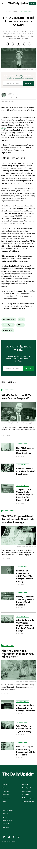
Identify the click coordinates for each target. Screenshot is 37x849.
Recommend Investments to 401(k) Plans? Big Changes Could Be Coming (24, 576)
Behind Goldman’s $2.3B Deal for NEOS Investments (25, 471)
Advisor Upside (11, 11)
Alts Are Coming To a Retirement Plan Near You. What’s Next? (17, 653)
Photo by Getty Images (22, 546)
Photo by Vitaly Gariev (22, 681)
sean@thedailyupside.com (16, 97)
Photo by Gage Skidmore (20, 69)
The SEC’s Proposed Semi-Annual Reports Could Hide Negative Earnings (17, 519)
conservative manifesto (10, 233)
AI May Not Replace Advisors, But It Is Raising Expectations (25, 708)
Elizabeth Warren (8, 319)
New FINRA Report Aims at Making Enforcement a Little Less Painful (25, 750)
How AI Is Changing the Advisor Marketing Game (25, 450)
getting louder (10, 231)
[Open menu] (3, 3)
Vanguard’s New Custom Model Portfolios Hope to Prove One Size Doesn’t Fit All (24, 494)
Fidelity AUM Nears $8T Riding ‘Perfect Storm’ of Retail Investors (25, 600)
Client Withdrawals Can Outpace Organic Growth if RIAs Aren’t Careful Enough (25, 625)
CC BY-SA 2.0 (32, 69)
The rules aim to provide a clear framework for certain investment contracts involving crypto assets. (18, 429)
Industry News (26, 11)
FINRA (21, 319)
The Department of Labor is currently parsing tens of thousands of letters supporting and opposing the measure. (17, 687)
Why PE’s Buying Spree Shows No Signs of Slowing (23, 728)
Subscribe (28, 83)
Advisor (20, 325)
